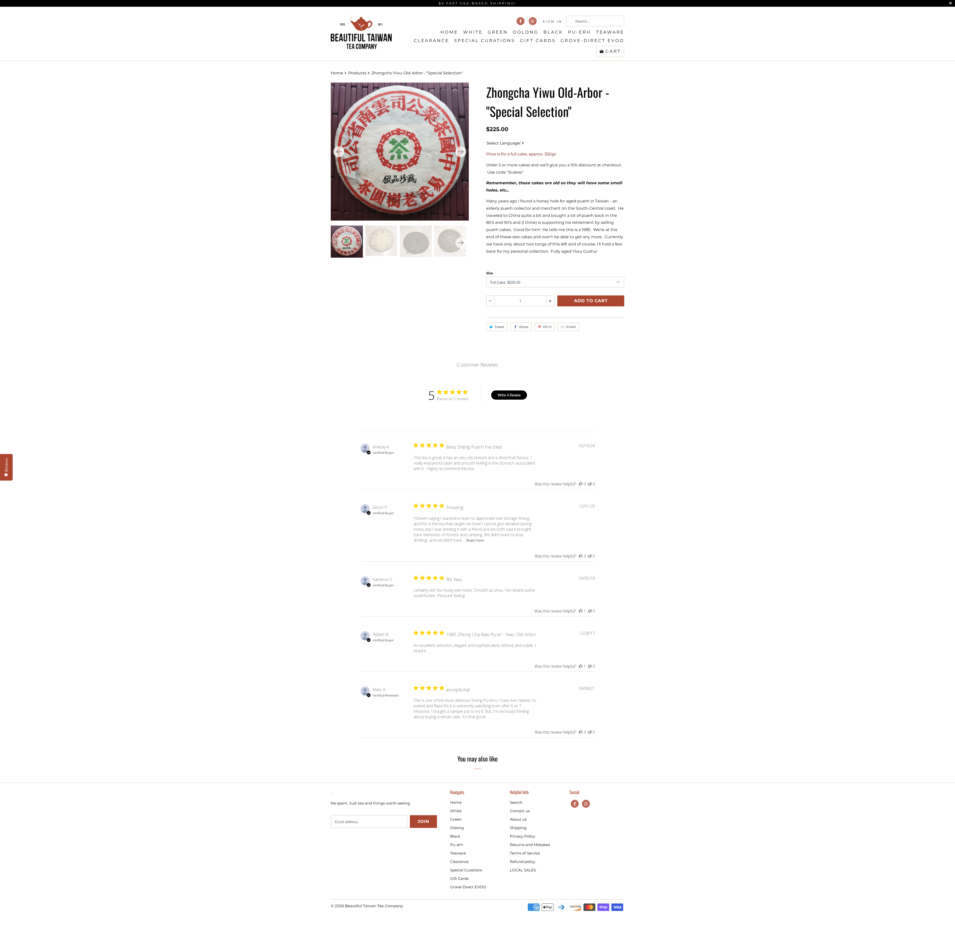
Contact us (520, 810)
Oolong (525, 32)
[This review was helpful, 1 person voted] (580, 611)
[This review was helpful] (580, 556)
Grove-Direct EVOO (592, 40)
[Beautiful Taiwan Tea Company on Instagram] (533, 21)
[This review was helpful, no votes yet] (580, 484)
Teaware (610, 32)
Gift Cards (538, 40)
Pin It (547, 327)
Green (498, 32)
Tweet (499, 327)
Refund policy (522, 861)
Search (516, 802)
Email (571, 327)
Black (553, 32)
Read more (475, 540)
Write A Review (509, 395)
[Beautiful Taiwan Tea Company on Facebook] (521, 21)
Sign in (552, 21)
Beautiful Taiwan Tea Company (374, 905)
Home (449, 32)
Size (489, 273)
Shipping (518, 827)
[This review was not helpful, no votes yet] (589, 484)
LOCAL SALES (523, 870)
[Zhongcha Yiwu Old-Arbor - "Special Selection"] (400, 152)
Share (523, 327)
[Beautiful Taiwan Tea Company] (361, 29)
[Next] (460, 151)
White (473, 32)
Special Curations (484, 40)
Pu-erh (579, 32)
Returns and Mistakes (530, 844)
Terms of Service (525, 853)
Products (357, 73)
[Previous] (338, 151)
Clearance (431, 40)
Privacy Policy (522, 836)
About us (518, 819)
